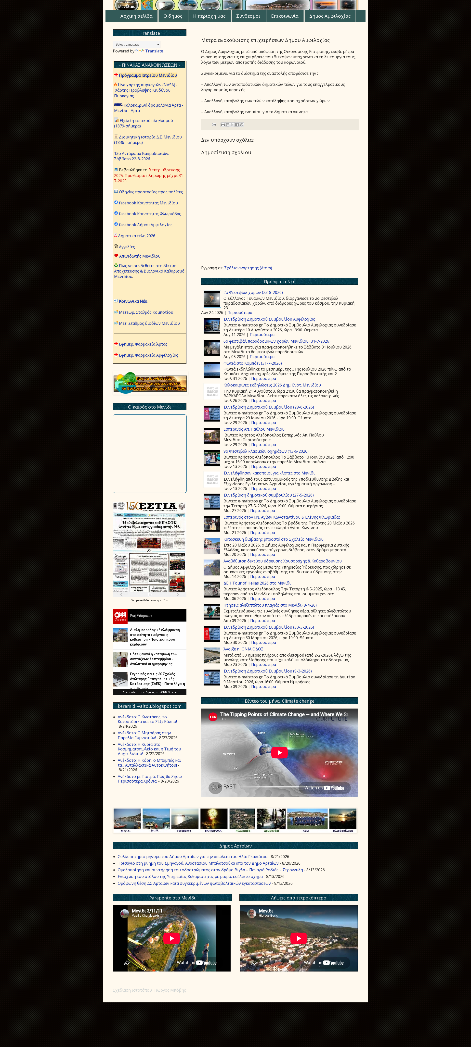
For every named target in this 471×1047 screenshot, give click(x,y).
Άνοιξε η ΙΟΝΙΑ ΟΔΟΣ (243, 649)
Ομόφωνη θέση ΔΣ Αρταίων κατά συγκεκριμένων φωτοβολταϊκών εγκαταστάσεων (194, 883)
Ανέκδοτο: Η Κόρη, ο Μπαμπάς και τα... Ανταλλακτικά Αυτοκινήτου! (149, 763)
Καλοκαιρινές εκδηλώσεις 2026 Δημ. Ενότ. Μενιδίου (272, 385)
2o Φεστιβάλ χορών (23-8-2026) (253, 292)
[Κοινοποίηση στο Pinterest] (241, 124)
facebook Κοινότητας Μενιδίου (148, 203)
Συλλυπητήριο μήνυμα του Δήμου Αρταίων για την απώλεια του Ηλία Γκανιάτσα (192, 856)
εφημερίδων (161, 600)
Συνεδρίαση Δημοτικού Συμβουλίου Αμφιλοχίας (269, 319)
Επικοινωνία (285, 16)
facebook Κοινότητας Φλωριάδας (150, 213)
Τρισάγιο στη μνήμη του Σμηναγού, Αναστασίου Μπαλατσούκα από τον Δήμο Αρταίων (198, 863)
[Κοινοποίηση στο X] (232, 124)
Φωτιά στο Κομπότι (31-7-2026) (252, 363)
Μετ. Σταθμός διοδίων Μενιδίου (149, 323)
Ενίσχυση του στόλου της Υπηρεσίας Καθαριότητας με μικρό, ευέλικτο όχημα (190, 876)
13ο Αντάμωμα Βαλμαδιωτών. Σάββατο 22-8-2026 (141, 156)
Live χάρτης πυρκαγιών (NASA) (146, 84)
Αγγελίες (127, 246)
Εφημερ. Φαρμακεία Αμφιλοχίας (148, 355)
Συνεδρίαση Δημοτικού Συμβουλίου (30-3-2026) (268, 627)
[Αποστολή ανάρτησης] (213, 124)
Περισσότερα (239, 312)
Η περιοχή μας (209, 16)
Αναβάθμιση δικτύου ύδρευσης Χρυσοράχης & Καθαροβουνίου (282, 561)
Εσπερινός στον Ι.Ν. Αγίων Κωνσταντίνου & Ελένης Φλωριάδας (281, 517)
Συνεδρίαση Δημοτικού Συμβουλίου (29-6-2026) (268, 407)
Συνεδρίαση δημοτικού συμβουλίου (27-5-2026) (268, 495)
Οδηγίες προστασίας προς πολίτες (151, 192)
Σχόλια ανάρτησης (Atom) (248, 268)
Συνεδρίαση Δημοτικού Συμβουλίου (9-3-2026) (267, 671)
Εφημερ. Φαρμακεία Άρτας (143, 344)
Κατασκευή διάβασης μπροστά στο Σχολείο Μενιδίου (273, 539)
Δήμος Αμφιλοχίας (330, 16)
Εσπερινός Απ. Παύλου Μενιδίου (254, 429)
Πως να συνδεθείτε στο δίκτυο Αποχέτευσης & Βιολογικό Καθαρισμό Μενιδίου (149, 271)
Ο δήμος (172, 16)
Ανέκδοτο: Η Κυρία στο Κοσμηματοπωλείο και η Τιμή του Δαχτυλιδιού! (149, 749)
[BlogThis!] (227, 124)
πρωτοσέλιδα (142, 600)
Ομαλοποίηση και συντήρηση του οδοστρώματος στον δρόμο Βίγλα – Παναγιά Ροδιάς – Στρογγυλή (210, 869)
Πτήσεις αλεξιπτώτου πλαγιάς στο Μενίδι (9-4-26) (270, 605)
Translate (154, 51)
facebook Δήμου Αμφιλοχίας (145, 224)
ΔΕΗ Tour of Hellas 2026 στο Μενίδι (257, 583)
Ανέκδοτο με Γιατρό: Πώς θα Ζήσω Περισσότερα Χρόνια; (150, 779)
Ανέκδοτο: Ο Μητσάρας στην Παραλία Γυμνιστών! (144, 735)
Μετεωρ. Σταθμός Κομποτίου (146, 312)
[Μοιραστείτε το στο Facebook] (237, 124)
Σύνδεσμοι (248, 16)
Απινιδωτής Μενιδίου (139, 256)
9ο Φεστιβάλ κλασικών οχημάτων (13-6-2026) (266, 451)
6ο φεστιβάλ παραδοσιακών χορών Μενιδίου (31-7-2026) (276, 341)
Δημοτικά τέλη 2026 (136, 235)
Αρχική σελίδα (136, 16)
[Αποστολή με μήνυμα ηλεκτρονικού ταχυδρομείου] (223, 124)
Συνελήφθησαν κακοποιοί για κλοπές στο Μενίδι (269, 473)
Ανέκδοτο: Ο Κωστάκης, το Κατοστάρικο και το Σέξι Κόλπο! (147, 719)
